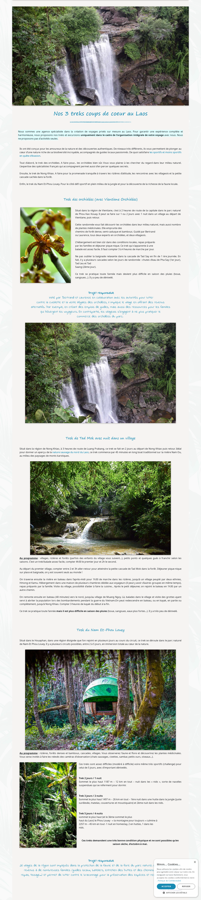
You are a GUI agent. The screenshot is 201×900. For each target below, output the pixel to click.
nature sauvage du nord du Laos (70, 452)
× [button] (195, 862)
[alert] (176, 878)
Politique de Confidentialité (169, 880)
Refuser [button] (186, 886)
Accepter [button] (166, 886)
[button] (176, 892)
